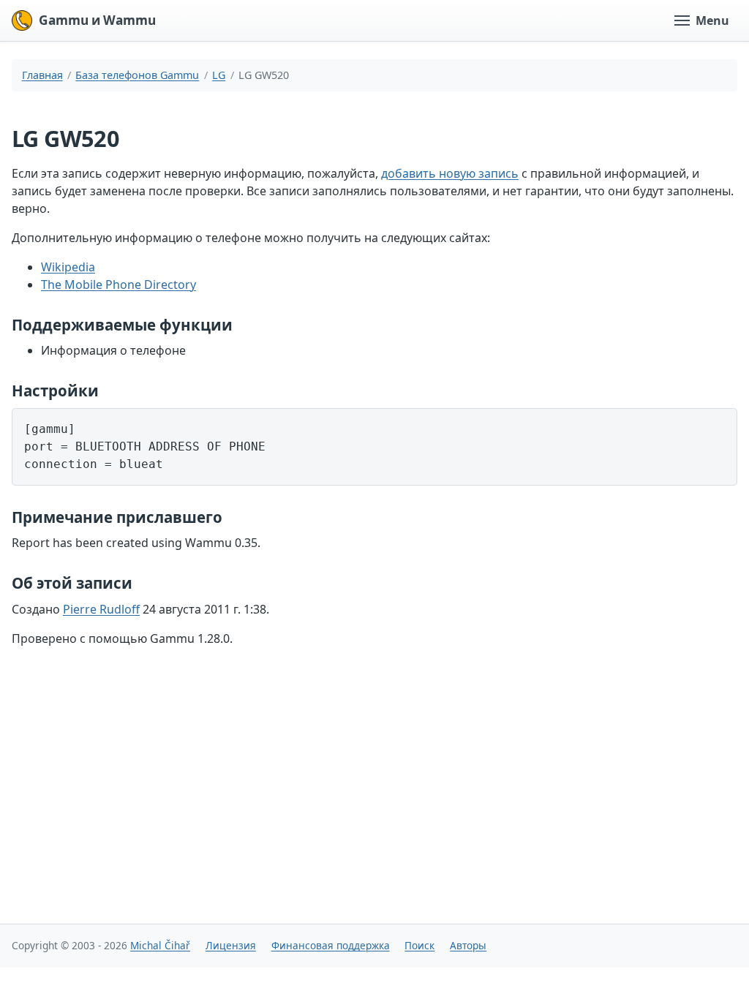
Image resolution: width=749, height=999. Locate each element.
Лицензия (231, 945)
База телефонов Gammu (137, 75)
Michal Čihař (160, 945)
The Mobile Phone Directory (118, 284)
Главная (42, 75)
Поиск (419, 945)
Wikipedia (68, 267)
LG (218, 75)
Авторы (468, 945)
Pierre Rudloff (101, 609)
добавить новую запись (450, 173)
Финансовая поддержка (330, 945)
